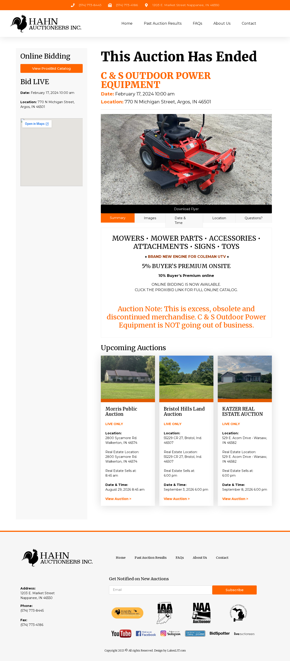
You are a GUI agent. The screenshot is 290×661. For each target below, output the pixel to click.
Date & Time (180, 220)
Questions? (254, 218)
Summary (118, 218)
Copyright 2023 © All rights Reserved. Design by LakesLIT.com (145, 650)
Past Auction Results (162, 23)
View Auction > (118, 499)
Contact (249, 23)
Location (219, 218)
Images (150, 218)
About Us (221, 23)
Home (127, 23)
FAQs (197, 23)
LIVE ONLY (114, 424)
